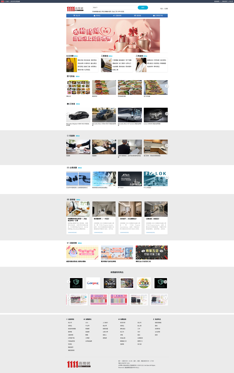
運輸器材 (115, 63)
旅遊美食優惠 (72, 328)
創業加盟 (105, 328)
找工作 (122, 332)
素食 (156, 325)
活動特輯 (118, 15)
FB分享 (231, 1)
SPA (119, 11)
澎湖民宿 (157, 328)
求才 (139, 332)
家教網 (105, 338)
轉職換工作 (123, 341)
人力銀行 (105, 322)
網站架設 (122, 328)
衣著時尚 (87, 63)
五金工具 (115, 11)
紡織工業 (115, 69)
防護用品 (157, 63)
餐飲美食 (81, 60)
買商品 (98, 15)
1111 (86, 322)
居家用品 (94, 60)
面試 (139, 335)
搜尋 (142, 7)
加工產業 (122, 63)
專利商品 (157, 66)
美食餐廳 (95, 11)
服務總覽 (217, 1)
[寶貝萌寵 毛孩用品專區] (117, 263)
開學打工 (140, 341)
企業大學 (105, 332)
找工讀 (139, 344)
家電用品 (81, 66)
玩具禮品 (87, 69)
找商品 (70, 325)
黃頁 (122, 11)
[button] (73, 37)
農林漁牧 (122, 66)
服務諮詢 (150, 60)
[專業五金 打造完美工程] (152, 263)
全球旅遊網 (88, 341)
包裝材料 (150, 66)
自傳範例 (140, 338)
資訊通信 (163, 60)
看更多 (76, 56)
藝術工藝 (87, 66)
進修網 (87, 332)
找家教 (122, 344)
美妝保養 (81, 63)
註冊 (166, 8)
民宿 (103, 11)
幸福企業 (122, 338)
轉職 (86, 335)
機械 (106, 11)
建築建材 (122, 60)
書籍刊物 (81, 69)
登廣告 (70, 344)
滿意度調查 (71, 350)
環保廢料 (128, 66)
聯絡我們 (224, 1)
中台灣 (87, 325)
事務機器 (163, 63)
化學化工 (128, 63)
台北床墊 (157, 332)
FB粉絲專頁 (71, 341)
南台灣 (105, 325)
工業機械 (115, 60)
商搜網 (18, 1)
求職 (121, 335)
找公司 (78, 15)
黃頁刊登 (122, 322)
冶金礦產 (115, 66)
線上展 (139, 325)
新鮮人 (105, 335)
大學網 (87, 338)
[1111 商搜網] (75, 8)
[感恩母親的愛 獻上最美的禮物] (82, 263)
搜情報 (139, 15)
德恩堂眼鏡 (158, 322)
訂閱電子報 (159, 15)
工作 (139, 328)
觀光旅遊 (87, 60)
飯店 (100, 11)
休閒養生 (94, 66)
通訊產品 (150, 63)
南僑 (156, 335)
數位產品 (94, 63)
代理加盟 (157, 60)
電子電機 (128, 60)
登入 (161, 8)
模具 (109, 11)
